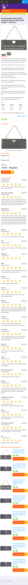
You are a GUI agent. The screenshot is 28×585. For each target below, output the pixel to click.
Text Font (3, 164)
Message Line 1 (5, 155)
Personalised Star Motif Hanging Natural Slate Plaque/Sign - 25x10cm (19, 451)
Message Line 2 (5, 160)
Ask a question (23, 116)
